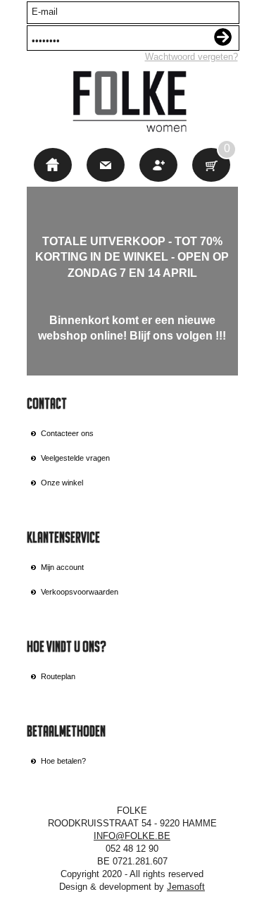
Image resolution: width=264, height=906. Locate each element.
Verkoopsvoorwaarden (79, 592)
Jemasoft (186, 886)
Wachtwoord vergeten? (191, 56)
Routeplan (58, 676)
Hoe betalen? (63, 761)
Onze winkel (62, 482)
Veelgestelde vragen (75, 458)
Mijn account (62, 567)
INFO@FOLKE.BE (132, 836)
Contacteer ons (67, 433)
